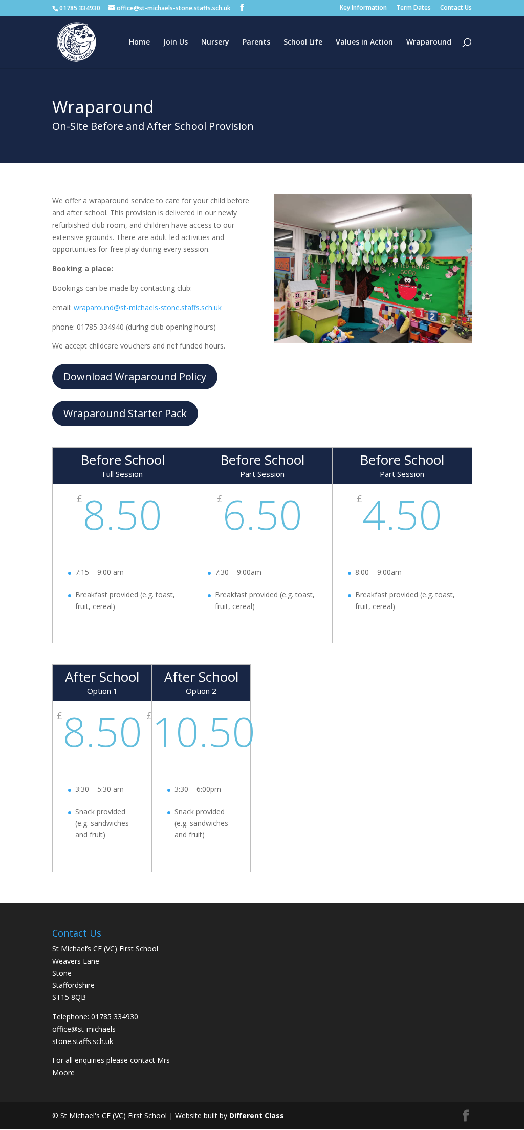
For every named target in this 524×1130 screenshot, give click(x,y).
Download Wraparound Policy (134, 376)
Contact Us (456, 8)
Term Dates (413, 8)
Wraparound (428, 42)
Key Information (363, 8)
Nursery (215, 42)
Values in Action (364, 42)
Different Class (256, 1115)
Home (139, 42)
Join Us (175, 42)
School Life (302, 42)
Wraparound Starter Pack (125, 413)
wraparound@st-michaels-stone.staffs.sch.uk (148, 307)
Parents (256, 42)
